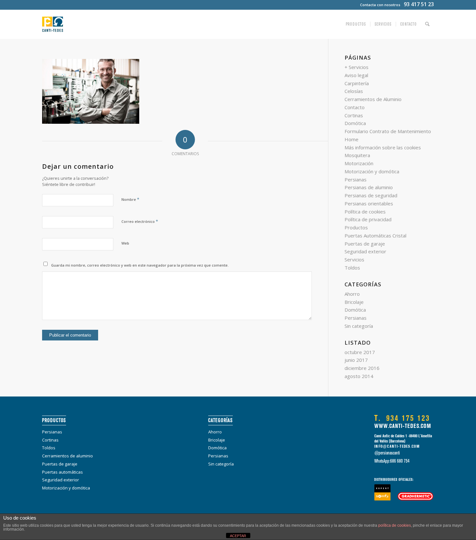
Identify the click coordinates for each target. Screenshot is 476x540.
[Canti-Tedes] (52, 24)
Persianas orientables (369, 203)
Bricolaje (354, 302)
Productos (356, 227)
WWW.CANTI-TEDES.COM (402, 426)
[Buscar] (427, 24)
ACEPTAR (238, 536)
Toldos (352, 267)
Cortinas (354, 115)
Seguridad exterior (365, 251)
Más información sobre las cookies (383, 147)
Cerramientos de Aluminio (373, 99)
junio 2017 (356, 360)
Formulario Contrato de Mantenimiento (388, 131)
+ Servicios (356, 67)
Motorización (359, 163)
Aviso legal (356, 75)
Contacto (355, 107)
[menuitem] (356, 24)
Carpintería (357, 83)
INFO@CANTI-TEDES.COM (397, 446)
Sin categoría (359, 326)
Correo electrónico (139, 221)
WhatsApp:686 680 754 (392, 461)
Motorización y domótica (372, 171)
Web (125, 243)
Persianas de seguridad (371, 195)
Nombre (130, 199)
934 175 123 (402, 418)
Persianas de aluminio (369, 187)
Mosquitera (357, 155)
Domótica (355, 123)
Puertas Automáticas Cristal (375, 235)
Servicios (354, 259)
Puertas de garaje (365, 243)
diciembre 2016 (362, 368)
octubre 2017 (360, 352)
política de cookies (394, 525)
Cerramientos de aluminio (67, 456)
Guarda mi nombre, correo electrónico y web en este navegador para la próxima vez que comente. (140, 265)
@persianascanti (387, 453)
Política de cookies (365, 211)
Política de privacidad (368, 219)
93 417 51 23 (419, 4)
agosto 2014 (359, 376)
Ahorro (352, 294)
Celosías (354, 91)
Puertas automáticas (62, 472)
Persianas (356, 179)
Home (351, 139)
